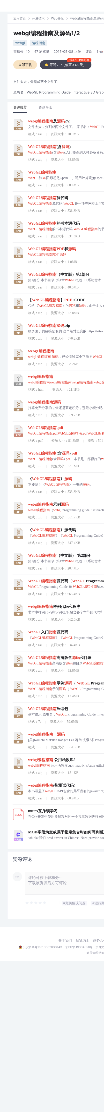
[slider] (36, 903)
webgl (20, 43)
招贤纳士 (82, 940)
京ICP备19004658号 (79, 947)
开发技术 (38, 18)
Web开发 (57, 18)
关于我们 (65, 940)
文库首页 (19, 18)
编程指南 (38, 43)
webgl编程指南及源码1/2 (46, 33)
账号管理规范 (95, 953)
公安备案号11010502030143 (42, 947)
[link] (19, 18)
